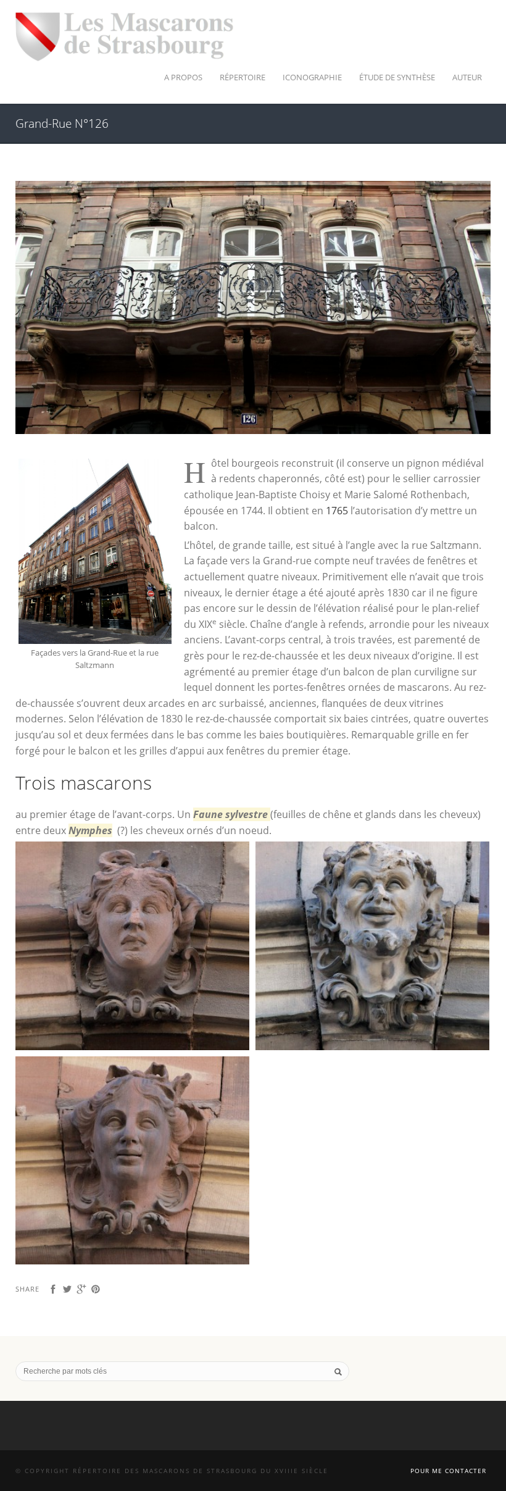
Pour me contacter (448, 1470)
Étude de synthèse (397, 77)
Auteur (467, 77)
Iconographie (312, 77)
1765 (337, 510)
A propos (183, 77)
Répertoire (242, 77)
